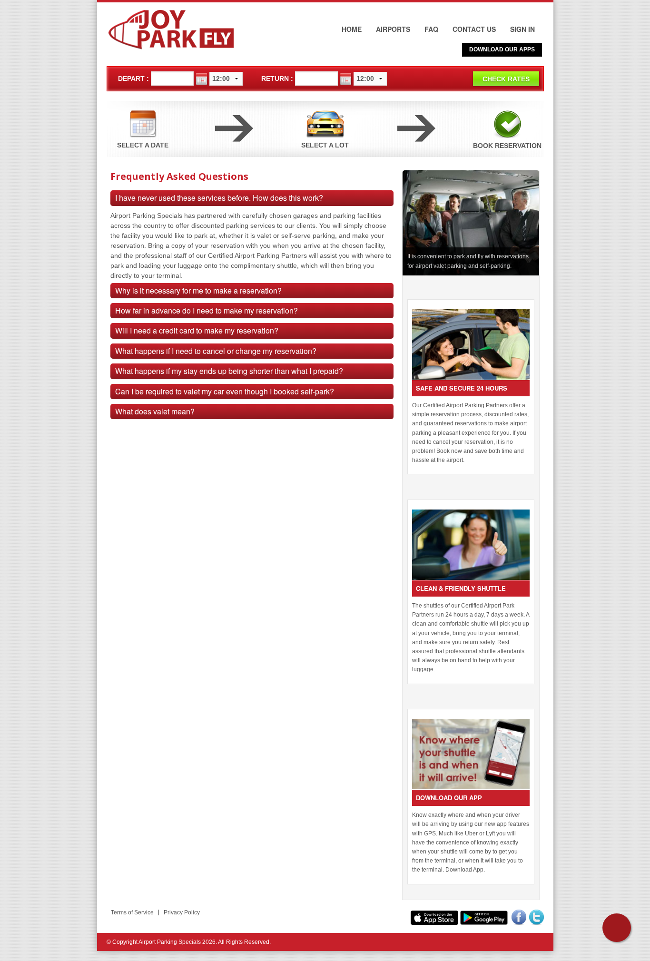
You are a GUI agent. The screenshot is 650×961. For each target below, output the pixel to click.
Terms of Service (132, 912)
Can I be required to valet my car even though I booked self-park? (224, 391)
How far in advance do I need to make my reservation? (206, 310)
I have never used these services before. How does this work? (219, 197)
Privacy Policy (182, 912)
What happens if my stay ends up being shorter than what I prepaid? (229, 370)
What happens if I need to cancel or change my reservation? (215, 350)
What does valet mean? (155, 411)
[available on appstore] (434, 918)
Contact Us (474, 29)
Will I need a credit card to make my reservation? (196, 330)
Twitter (536, 915)
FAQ (431, 29)
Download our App (449, 797)
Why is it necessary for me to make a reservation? (198, 290)
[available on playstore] (484, 918)
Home (352, 29)
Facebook (519, 915)
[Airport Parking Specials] (172, 30)
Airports (393, 29)
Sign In (522, 29)
